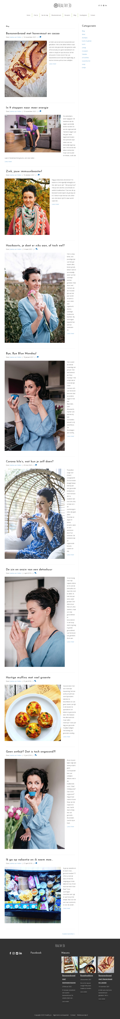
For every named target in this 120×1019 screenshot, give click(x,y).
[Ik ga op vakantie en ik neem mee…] (33, 895)
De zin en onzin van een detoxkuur (29, 569)
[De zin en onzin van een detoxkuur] (35, 622)
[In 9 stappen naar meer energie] (33, 133)
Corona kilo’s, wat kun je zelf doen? (29, 461)
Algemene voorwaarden (61, 1015)
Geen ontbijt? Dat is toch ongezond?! (31, 751)
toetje (84, 67)
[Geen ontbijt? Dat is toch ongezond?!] (35, 804)
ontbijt (84, 48)
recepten (85, 51)
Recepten (67, 15)
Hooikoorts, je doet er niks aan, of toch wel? (35, 245)
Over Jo (36, 15)
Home (28, 15)
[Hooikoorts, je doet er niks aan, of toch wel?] (35, 298)
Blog (75, 15)
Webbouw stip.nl (82, 1015)
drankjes (84, 38)
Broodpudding (86, 975)
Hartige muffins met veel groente (28, 677)
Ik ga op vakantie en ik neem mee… (29, 859)
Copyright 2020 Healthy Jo (42, 1015)
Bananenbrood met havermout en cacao (33, 33)
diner (83, 34)
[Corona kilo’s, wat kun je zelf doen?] (35, 514)
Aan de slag (44, 15)
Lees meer (52, 64)
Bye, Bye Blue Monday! (21, 353)
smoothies (85, 58)
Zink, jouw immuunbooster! (24, 171)
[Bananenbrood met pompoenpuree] (69, 965)
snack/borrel (86, 61)
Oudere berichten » (68, 934)
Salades (84, 54)
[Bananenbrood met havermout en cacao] (26, 69)
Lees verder (65, 1001)
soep (83, 64)
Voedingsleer (83, 15)
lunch (83, 44)
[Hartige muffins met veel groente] (33, 713)
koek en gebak (86, 41)
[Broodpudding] (88, 965)
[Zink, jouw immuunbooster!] (27, 206)
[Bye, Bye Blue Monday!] (35, 406)
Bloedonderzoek (56, 15)
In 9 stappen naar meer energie (27, 107)
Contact (93, 15)
